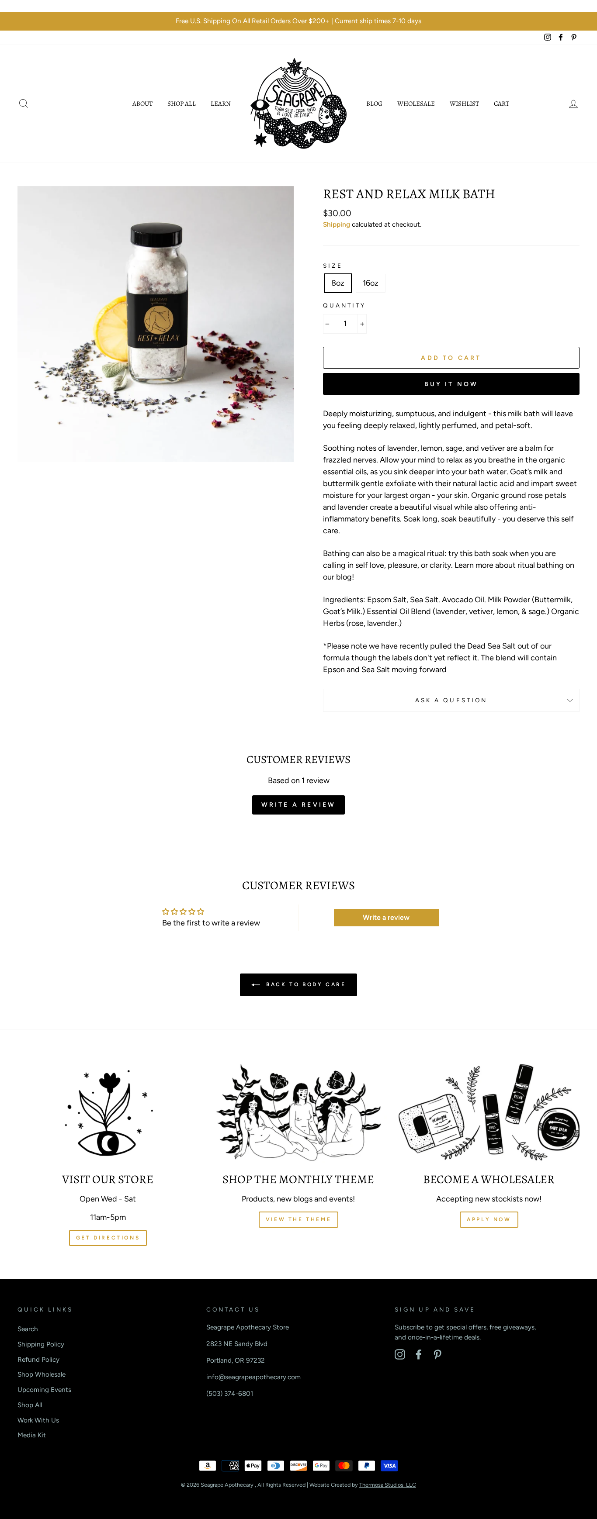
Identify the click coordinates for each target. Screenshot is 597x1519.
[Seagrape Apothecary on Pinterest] (437, 1354)
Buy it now (451, 384)
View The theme (298, 1219)
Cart (501, 103)
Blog (374, 103)
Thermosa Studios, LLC (387, 1484)
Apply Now (489, 1219)
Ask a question (451, 700)
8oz (337, 283)
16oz (370, 283)
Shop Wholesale (41, 1374)
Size (333, 265)
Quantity (344, 305)
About (142, 103)
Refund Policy (38, 1359)
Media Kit (31, 1435)
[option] (298, 21)
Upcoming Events (44, 1389)
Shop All (181, 103)
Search (27, 1329)
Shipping (336, 224)
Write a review (298, 804)
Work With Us (38, 1420)
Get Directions (108, 1238)
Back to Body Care (305, 984)
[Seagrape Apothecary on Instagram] (400, 1354)
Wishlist (464, 103)
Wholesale (416, 103)
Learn (221, 103)
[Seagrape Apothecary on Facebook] (418, 1354)
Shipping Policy (40, 1344)
